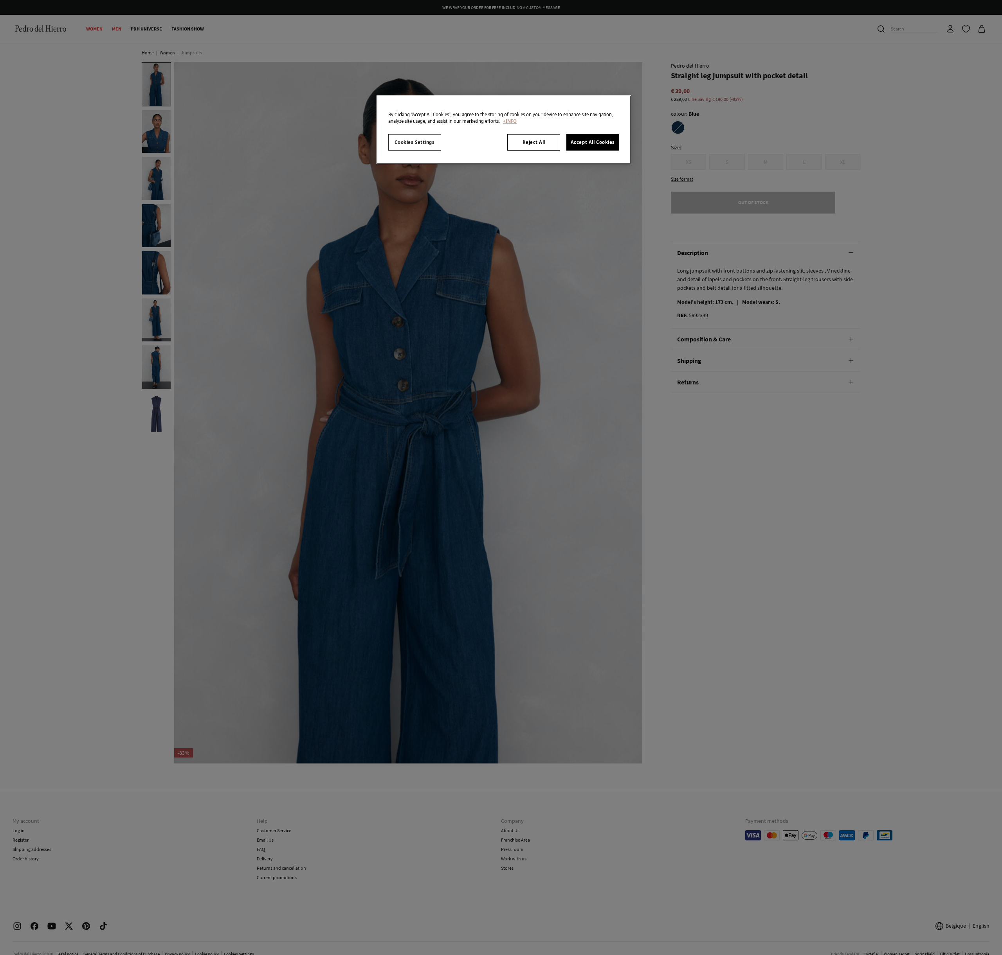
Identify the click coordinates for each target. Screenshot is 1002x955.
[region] (504, 129)
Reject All (534, 142)
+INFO (510, 121)
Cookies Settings (414, 142)
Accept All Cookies (593, 142)
